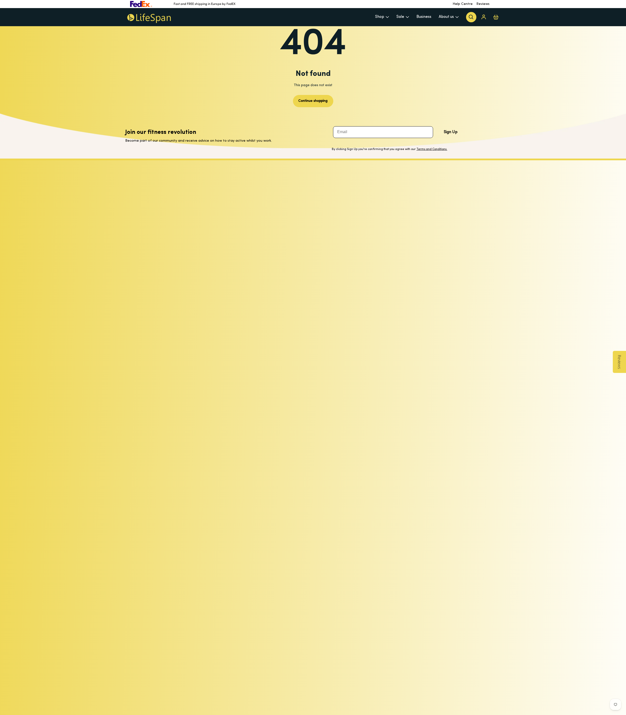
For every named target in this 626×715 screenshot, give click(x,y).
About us (446, 17)
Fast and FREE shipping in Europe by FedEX (204, 4)
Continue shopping (313, 101)
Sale (400, 17)
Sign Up (451, 132)
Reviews (483, 4)
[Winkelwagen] (496, 17)
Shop (379, 17)
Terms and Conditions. (431, 149)
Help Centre (463, 4)
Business (423, 17)
